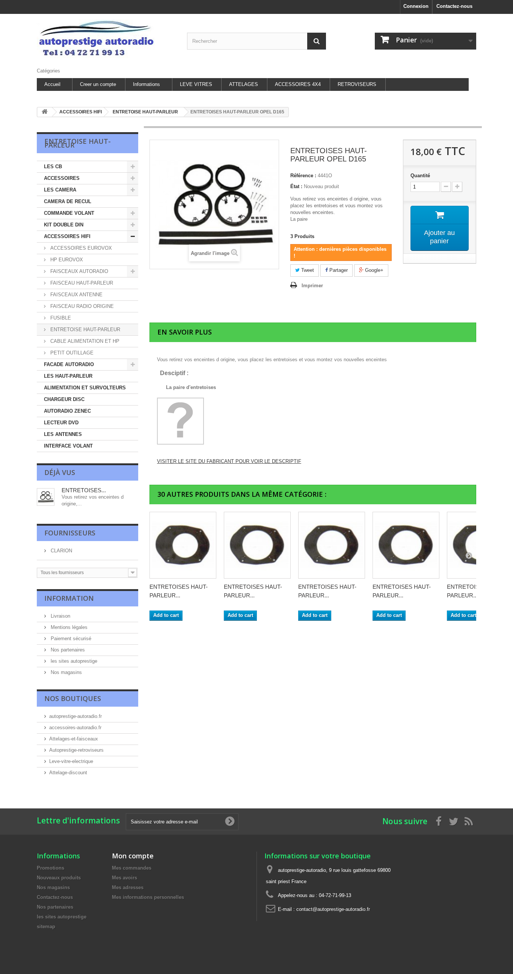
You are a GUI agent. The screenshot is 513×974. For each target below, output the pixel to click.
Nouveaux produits (59, 878)
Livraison (59, 616)
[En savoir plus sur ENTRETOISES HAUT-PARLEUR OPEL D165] (45, 497)
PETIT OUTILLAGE (71, 353)
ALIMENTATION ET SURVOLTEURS (85, 388)
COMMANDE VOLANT (69, 213)
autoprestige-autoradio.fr (75, 716)
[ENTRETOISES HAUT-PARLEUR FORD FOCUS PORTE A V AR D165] (257, 545)
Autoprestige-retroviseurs (76, 750)
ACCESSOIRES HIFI (67, 236)
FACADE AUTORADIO (69, 364)
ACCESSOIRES (62, 178)
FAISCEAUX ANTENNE (76, 294)
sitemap (46, 926)
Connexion (416, 6)
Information (69, 598)
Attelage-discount (68, 772)
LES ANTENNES (63, 434)
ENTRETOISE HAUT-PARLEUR (84, 329)
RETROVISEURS (357, 84)
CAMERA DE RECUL (67, 201)
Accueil (52, 84)
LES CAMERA (60, 190)
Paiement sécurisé (70, 638)
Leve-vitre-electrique (71, 761)
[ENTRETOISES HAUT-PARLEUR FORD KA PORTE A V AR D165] (331, 545)
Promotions (50, 868)
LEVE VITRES (196, 84)
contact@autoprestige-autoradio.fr (333, 909)
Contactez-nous (454, 6)
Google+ (373, 270)
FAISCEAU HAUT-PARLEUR (81, 283)
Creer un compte (98, 84)
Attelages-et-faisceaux (73, 739)
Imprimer (312, 285)
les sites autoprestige (73, 661)
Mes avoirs (124, 878)
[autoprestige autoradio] (106, 39)
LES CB (53, 166)
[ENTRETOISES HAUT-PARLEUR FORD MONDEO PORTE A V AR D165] (406, 545)
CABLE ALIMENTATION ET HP (84, 341)
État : (296, 186)
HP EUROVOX (66, 259)
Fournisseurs (69, 532)
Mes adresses (127, 887)
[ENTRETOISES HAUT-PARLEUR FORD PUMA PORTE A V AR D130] (182, 545)
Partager (338, 270)
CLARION (60, 550)
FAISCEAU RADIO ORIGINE (81, 306)
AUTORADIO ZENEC (67, 411)
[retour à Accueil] (45, 112)
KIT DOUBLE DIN (63, 225)
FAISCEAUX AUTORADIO (78, 271)
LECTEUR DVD (61, 422)
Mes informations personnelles (148, 897)
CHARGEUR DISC (64, 399)
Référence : (303, 175)
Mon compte (133, 855)
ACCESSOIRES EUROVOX (80, 248)
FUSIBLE (60, 318)
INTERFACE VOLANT (68, 446)
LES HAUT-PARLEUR (68, 376)
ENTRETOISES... (84, 490)
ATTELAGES (243, 84)
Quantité (420, 175)
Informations (146, 84)
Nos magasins (65, 672)
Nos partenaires (67, 650)
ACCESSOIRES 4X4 (298, 84)
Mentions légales (68, 627)
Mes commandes (131, 868)
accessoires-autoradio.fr (75, 727)
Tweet (307, 270)
